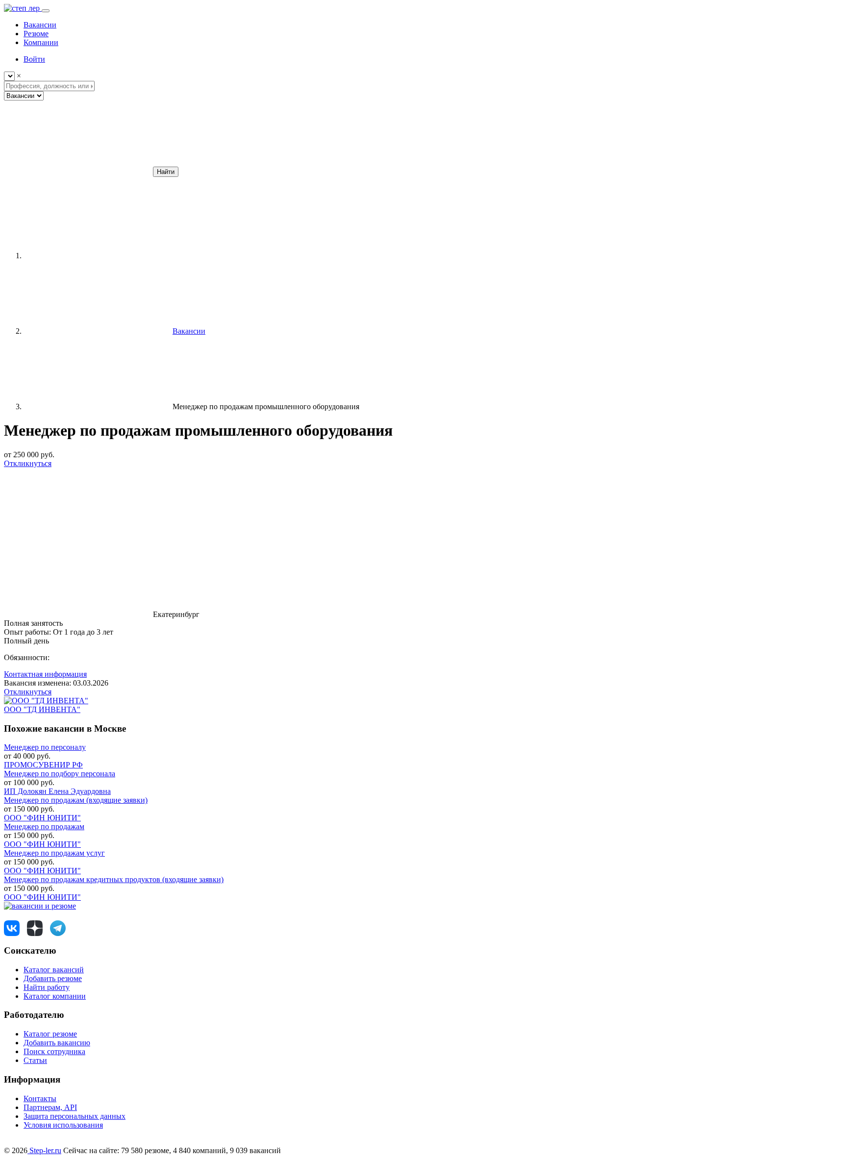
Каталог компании (55, 996)
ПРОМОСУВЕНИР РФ (43, 765)
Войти (34, 59)
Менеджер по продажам (44, 826)
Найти (165, 171)
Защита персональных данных (74, 1116)
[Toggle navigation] (46, 10)
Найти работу (47, 987)
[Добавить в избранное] (77, 539)
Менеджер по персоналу (45, 747)
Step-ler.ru (44, 1150)
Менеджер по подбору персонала (59, 773)
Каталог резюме (50, 1034)
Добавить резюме (53, 978)
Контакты (40, 1098)
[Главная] (97, 255)
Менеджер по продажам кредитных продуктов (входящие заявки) (114, 879)
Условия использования (63, 1125)
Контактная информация (45, 674)
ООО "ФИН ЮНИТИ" (42, 818)
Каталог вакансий (54, 969)
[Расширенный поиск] (77, 171)
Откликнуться (27, 463)
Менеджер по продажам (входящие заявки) (76, 800)
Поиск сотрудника (54, 1051)
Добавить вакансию (57, 1042)
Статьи (35, 1060)
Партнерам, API (50, 1107)
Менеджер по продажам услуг (54, 853)
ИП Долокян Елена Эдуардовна (57, 791)
